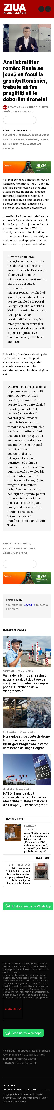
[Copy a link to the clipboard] (32, 120)
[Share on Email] (27, 120)
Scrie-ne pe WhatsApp (26, 1033)
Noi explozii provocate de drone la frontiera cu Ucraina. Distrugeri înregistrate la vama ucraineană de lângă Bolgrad (26, 742)
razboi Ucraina (13, 548)
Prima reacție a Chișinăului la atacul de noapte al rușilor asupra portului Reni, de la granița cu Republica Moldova (17, 876)
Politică (29, 825)
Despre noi (9, 1085)
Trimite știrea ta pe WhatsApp (31, 906)
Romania (30, 548)
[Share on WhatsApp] (17, 120)
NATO (27, 543)
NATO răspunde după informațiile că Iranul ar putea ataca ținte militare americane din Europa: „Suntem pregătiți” (25, 799)
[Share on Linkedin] (22, 120)
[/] (41, 9)
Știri (16, 111)
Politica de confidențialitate (19, 1089)
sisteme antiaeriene (15, 553)
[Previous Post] (13, 832)
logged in (29, 604)
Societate (8, 671)
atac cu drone (12, 543)
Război (45, 107)
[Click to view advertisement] (27, 167)
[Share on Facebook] (7, 120)
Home (6, 130)
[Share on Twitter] (12, 120)
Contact (46, 1089)
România (8, 111)
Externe (7, 789)
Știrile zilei (34, 107)
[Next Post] (41, 871)
